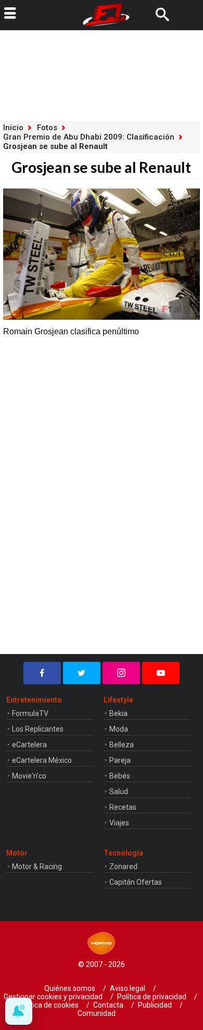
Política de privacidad (151, 997)
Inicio (13, 127)
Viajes (119, 823)
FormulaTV (30, 713)
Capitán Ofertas (135, 882)
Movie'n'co (29, 776)
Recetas (122, 807)
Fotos (47, 127)
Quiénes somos (69, 988)
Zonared (123, 866)
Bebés (119, 776)
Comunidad (97, 1013)
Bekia (118, 713)
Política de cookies (48, 1005)
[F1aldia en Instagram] (121, 673)
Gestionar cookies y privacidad (53, 997)
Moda (118, 729)
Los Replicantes (38, 729)
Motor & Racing (37, 866)
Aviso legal (127, 988)
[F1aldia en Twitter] (81, 673)
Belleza (121, 744)
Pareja (120, 760)
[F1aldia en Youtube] (161, 673)
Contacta (108, 1005)
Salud (118, 791)
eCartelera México (42, 760)
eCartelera (29, 744)
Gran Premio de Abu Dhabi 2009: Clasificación (88, 137)
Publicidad (155, 1005)
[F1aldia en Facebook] (42, 673)
